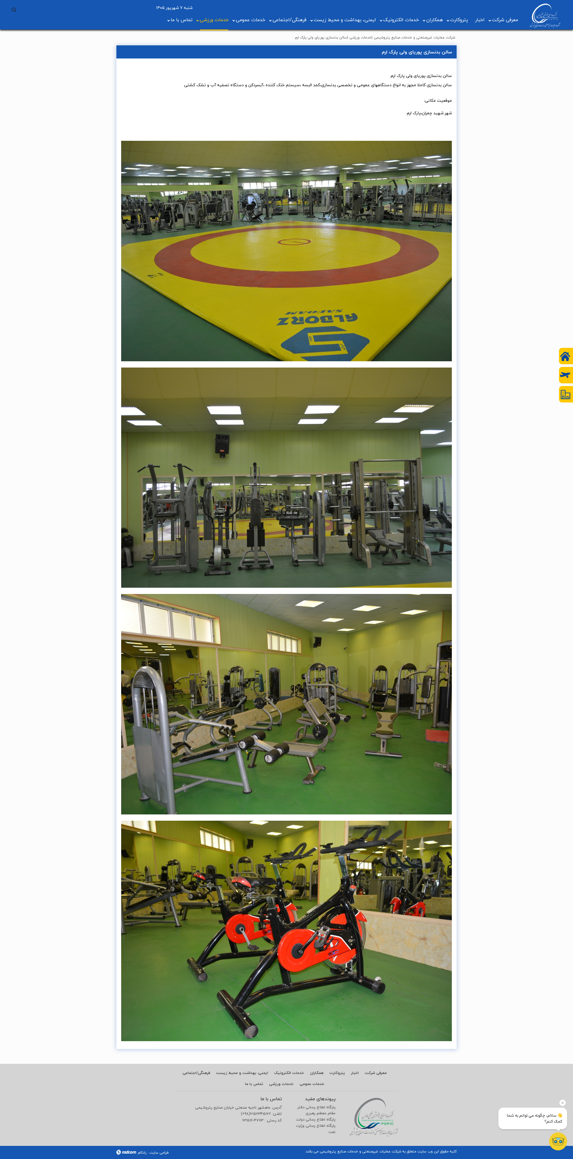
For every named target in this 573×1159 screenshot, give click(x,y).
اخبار (480, 20)
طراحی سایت (159, 1152)
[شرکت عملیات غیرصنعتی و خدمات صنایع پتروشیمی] (545, 16)
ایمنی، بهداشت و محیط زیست (345, 20)
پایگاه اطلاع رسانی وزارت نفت (315, 1129)
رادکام (142, 1152)
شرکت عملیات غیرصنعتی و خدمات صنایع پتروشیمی (414, 37)
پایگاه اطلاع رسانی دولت (315, 1119)
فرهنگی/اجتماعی (289, 20)
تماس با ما (181, 20)
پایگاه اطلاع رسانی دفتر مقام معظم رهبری (316, 1110)
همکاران (434, 20)
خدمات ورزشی (214, 20)
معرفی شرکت (505, 20)
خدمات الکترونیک (401, 20)
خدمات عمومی (250, 20)
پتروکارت (459, 20)
